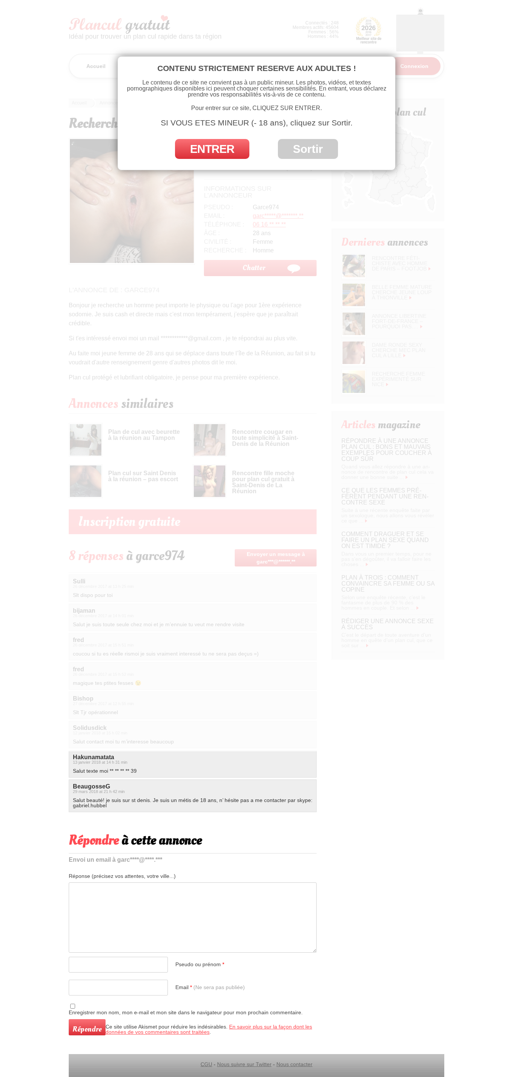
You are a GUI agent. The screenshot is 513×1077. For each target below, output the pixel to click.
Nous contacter (294, 1064)
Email (210, 987)
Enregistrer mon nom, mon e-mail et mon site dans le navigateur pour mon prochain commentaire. (186, 1012)
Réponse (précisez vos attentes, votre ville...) (122, 876)
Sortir (308, 149)
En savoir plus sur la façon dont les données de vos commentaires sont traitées (209, 1029)
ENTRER (212, 149)
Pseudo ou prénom (199, 964)
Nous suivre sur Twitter (244, 1064)
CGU (206, 1064)
